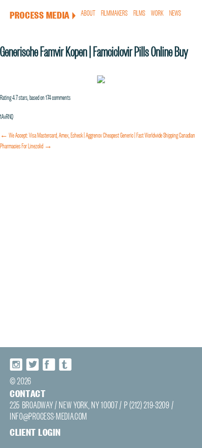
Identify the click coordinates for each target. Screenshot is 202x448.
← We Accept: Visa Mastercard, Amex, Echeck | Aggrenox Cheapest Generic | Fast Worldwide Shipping (89, 134)
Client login (35, 431)
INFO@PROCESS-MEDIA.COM (48, 415)
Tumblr (65, 364)
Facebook (49, 364)
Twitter (33, 364)
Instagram (17, 364)
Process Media (43, 14)
